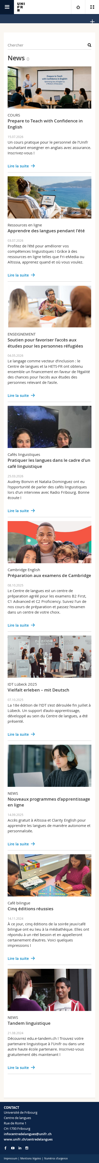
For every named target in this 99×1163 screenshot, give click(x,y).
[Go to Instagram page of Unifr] (26, 1148)
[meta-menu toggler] (92, 7)
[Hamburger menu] (7, 7)
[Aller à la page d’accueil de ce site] (21, 7)
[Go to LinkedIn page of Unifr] (20, 1148)
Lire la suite (18, 166)
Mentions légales (30, 1158)
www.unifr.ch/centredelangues (28, 1139)
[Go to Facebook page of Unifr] (5, 1148)
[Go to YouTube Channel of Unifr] (12, 1148)
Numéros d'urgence (56, 1158)
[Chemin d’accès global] (78, 7)
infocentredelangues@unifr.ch (28, 1134)
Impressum (10, 1158)
